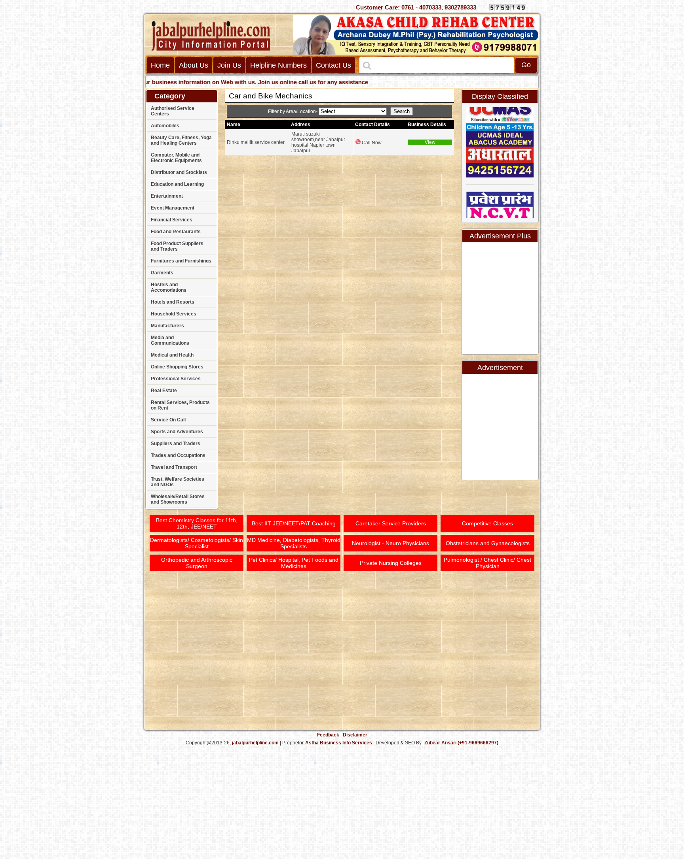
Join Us (229, 65)
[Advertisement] (653, 122)
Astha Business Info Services (338, 743)
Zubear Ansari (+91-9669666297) (461, 743)
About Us (193, 65)
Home (160, 65)
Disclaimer (355, 735)
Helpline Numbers (278, 65)
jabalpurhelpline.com (255, 743)
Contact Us (333, 65)
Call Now (371, 142)
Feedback (328, 735)
